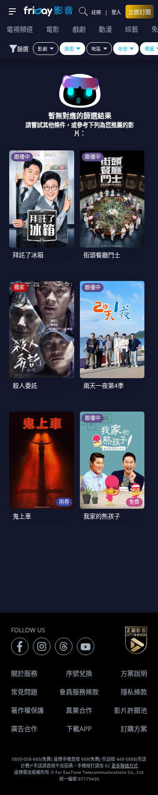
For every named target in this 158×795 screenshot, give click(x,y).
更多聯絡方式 (124, 765)
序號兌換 (79, 673)
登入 (116, 12)
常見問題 (24, 691)
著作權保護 (27, 710)
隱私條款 (134, 691)
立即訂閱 (139, 12)
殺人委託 (25, 385)
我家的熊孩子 (101, 516)
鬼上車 (22, 516)
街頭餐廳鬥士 (101, 255)
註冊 (96, 12)
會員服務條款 (79, 691)
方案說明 (134, 673)
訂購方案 (134, 728)
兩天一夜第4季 (103, 385)
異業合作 (79, 710)
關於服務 (24, 673)
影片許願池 (130, 710)
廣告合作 (24, 728)
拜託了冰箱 (28, 255)
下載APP (79, 728)
